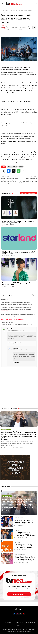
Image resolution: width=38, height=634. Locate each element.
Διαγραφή (18, 343)
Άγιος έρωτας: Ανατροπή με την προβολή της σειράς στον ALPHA (18, 222)
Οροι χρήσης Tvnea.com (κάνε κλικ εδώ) (13, 319)
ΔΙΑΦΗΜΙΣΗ (19, 622)
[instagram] (17, 614)
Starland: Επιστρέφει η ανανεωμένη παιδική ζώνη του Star (18, 252)
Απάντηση (10, 343)
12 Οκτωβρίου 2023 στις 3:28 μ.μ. (15, 330)
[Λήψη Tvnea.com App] (19, 586)
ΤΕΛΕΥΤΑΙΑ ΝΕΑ (12, 166)
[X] (13, 171)
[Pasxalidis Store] (15, 479)
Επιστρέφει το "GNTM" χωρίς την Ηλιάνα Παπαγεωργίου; (17, 283)
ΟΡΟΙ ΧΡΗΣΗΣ (30, 622)
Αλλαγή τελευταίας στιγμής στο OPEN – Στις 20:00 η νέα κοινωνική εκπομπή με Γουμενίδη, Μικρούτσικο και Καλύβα (24, 534)
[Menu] (2, 3)
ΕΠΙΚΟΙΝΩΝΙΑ (19, 625)
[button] (36, 3)
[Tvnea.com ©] (13, 3)
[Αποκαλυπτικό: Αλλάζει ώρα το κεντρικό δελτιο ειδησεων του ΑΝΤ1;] (7, 521)
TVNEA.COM (5, 311)
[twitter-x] (20, 614)
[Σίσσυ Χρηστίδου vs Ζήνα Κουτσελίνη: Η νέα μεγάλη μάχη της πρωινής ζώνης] (7, 558)
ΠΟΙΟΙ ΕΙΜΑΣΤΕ (8, 622)
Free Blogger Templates (23, 631)
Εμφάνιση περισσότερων (28, 193)
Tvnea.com (21, 316)
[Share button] (23, 171)
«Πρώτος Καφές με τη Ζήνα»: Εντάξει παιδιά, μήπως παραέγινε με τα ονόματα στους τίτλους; (24, 546)
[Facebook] (9, 171)
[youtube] (24, 614)
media (12, 10)
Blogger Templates (18, 629)
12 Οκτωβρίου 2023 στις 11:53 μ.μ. (21, 350)
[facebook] (14, 614)
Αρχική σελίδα (5, 10)
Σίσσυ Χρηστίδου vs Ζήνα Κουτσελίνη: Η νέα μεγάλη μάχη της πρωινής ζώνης (24, 558)
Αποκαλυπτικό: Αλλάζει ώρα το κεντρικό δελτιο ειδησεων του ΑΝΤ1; (23, 521)
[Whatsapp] (18, 171)
